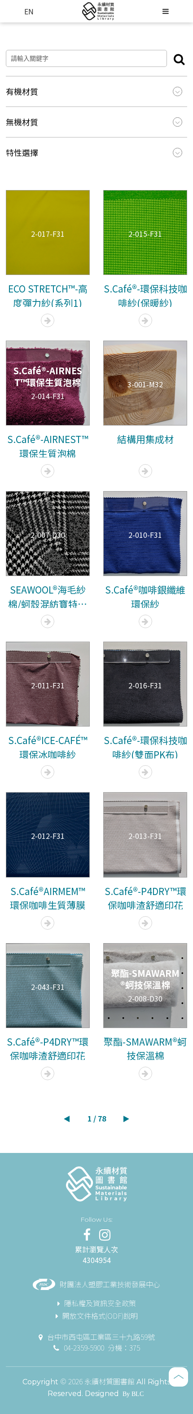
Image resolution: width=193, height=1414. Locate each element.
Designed (102, 1393)
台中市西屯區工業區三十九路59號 (101, 1336)
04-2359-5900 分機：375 (102, 1347)
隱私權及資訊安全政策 (100, 1303)
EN (29, 11)
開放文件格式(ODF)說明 (100, 1315)
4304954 (97, 1259)
